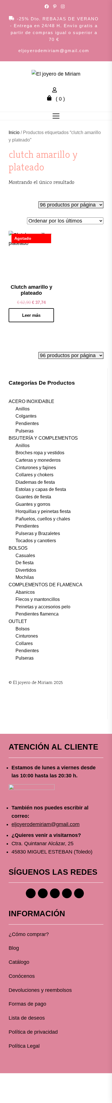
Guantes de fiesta (33, 496)
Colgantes (26, 416)
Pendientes (27, 423)
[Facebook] (31, 893)
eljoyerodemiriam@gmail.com (53, 50)
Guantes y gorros (33, 504)
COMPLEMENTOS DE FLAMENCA (45, 584)
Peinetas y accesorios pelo (43, 606)
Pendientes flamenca (37, 614)
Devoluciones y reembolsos (40, 990)
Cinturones (27, 636)
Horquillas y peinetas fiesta (43, 511)
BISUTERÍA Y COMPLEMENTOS (43, 438)
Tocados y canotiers (36, 540)
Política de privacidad (33, 1032)
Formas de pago (27, 1004)
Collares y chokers (34, 474)
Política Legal (24, 1046)
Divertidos (26, 570)
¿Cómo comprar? (29, 934)
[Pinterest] (55, 893)
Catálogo (19, 962)
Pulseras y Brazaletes (38, 533)
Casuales (25, 555)
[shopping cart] (51, 99)
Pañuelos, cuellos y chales (43, 518)
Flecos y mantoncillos (38, 599)
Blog (14, 948)
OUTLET (18, 621)
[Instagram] (43, 893)
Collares (24, 643)
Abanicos (25, 592)
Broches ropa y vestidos (40, 452)
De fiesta (25, 562)
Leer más (31, 315)
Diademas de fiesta (35, 482)
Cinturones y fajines (36, 467)
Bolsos (23, 628)
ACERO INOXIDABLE (31, 401)
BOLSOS (18, 548)
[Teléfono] (67, 893)
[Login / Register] (56, 91)
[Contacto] (79, 893)
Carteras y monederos (38, 460)
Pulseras (25, 430)
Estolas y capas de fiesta (41, 489)
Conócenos (22, 976)
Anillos (23, 408)
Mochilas (25, 577)
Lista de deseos (27, 1018)
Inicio (14, 132)
